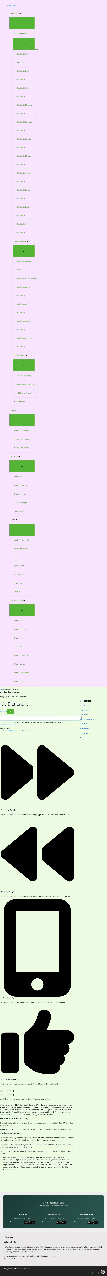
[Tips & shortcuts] (10, 711)
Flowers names (84, 710)
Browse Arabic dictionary (11, 724)
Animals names (85, 729)
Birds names (84, 733)
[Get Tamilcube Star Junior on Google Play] (61, 1222)
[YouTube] (92, 1273)
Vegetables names (86, 706)
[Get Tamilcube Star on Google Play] (29, 1222)
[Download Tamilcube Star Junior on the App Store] (48, 1222)
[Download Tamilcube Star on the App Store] (16, 1222)
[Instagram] (99, 1273)
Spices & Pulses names (87, 719)
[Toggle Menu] (22, 23)
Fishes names (84, 738)
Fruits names (84, 715)
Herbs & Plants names (87, 724)
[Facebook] (95, 1273)
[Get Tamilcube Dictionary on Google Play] (93, 1222)
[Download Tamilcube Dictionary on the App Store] (79, 1222)
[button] (21, 13)
